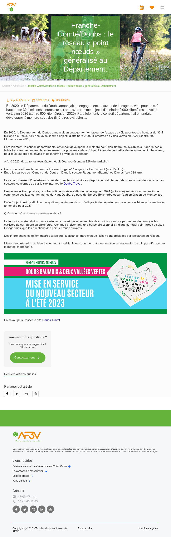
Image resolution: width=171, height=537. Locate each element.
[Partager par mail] (27, 395)
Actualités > (20, 85)
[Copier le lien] (36, 395)
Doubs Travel (72, 183)
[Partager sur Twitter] (18, 395)
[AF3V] (11, 10)
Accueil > (7, 85)
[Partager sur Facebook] (9, 395)
